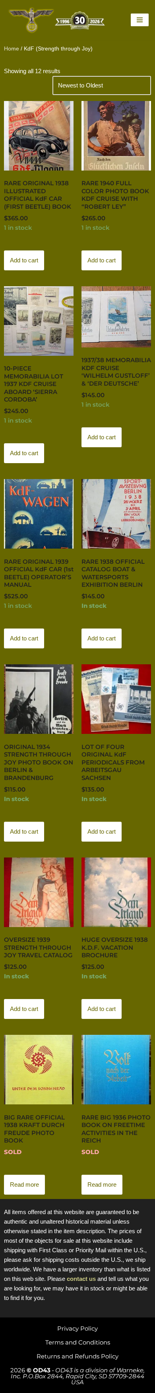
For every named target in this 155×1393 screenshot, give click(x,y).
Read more (24, 1184)
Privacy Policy (77, 1328)
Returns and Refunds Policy (77, 1356)
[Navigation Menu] (139, 20)
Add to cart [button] (24, 260)
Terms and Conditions (77, 1342)
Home (11, 48)
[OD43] (57, 20)
